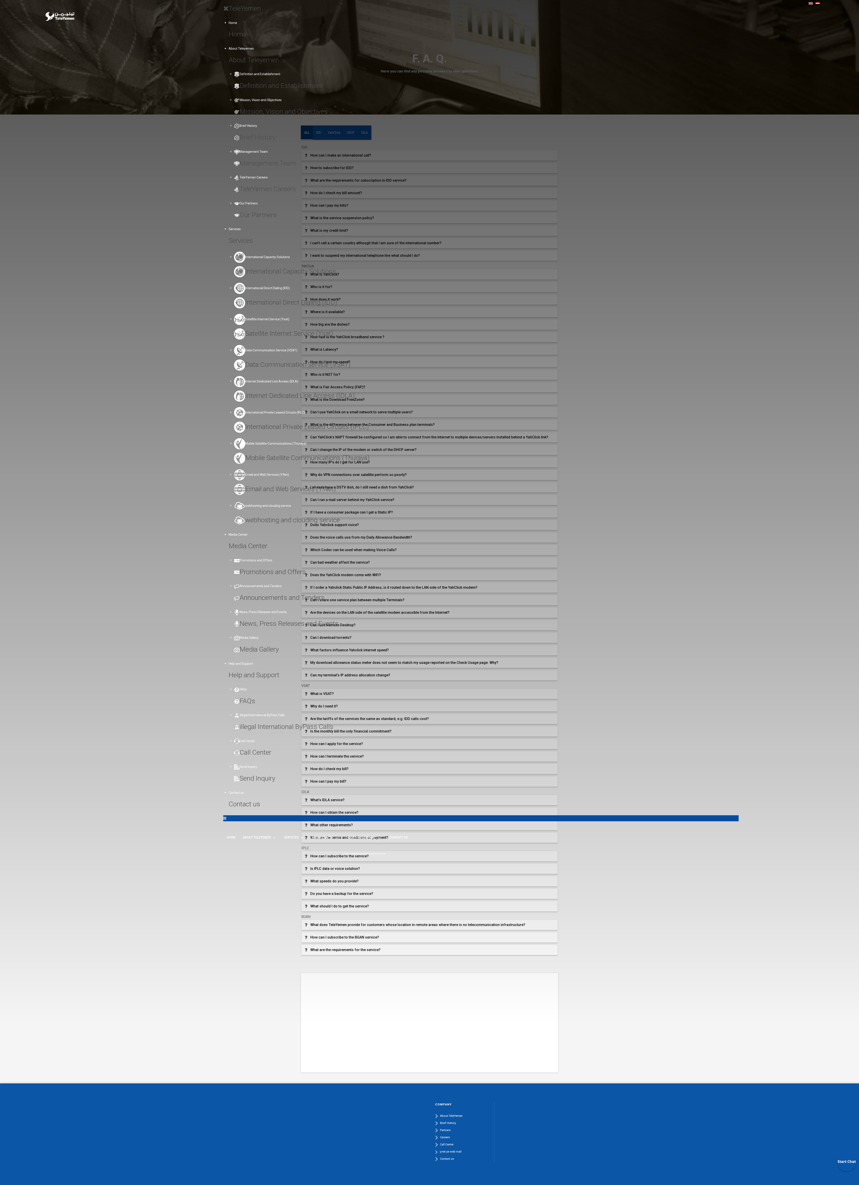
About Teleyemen (241, 48)
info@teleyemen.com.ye (389, 1151)
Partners (445, 1130)
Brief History (448, 1123)
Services (235, 229)
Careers (445, 1137)
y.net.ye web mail (450, 1151)
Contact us (236, 792)
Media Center (238, 534)
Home (233, 23)
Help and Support (241, 663)
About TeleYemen (451, 1115)
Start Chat (847, 1161)
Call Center (446, 1144)
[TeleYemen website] (60, 11)
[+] (535, 1129)
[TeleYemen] (519, 1113)
